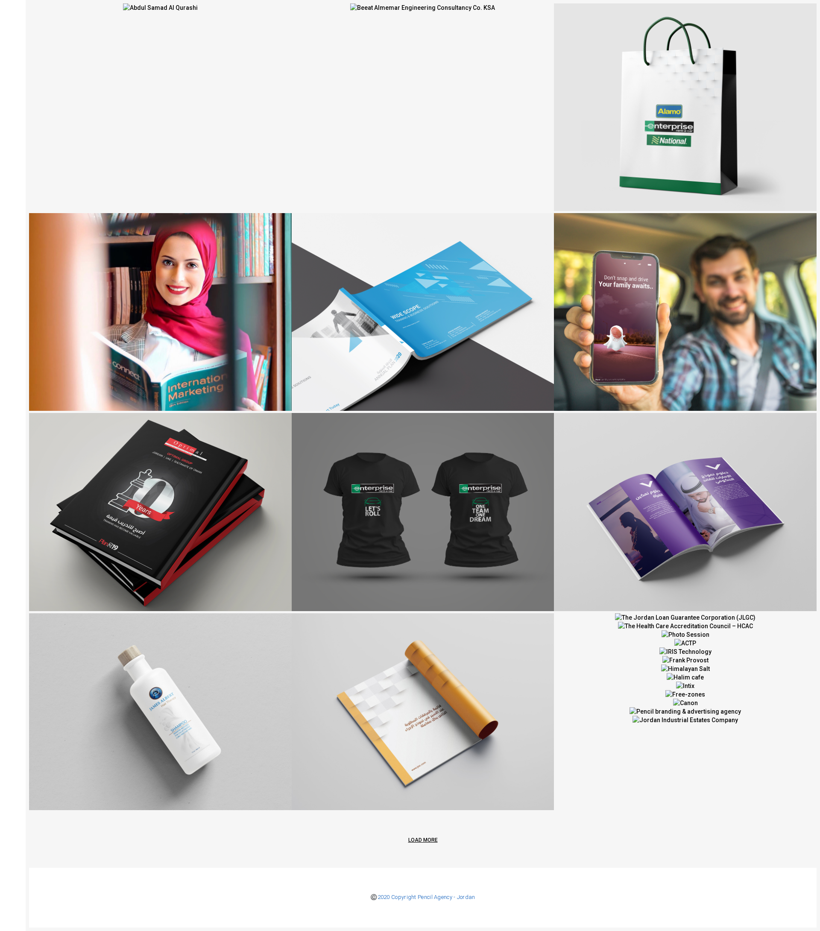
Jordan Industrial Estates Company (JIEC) (431, 716)
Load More (423, 840)
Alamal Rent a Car (694, 111)
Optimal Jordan (169, 516)
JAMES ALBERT (169, 716)
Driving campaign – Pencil (693, 316)
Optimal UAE (694, 516)
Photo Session (168, 316)
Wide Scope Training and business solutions (431, 316)
